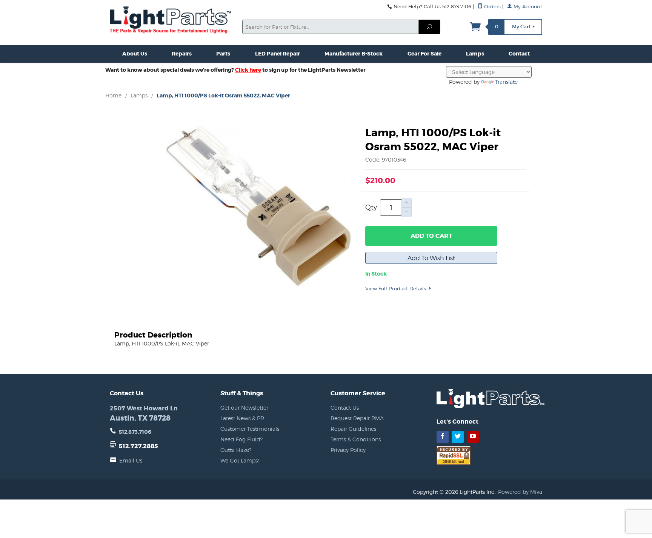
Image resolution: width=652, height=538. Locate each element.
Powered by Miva (520, 492)
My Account (527, 6)
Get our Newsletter (244, 407)
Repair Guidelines (353, 428)
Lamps (475, 53)
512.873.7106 (135, 432)
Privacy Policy (348, 450)
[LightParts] (171, 20)
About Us (134, 53)
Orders (492, 6)
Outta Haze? (235, 450)
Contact (519, 53)
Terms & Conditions (356, 439)
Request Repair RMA (357, 418)
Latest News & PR (242, 418)
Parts (223, 53)
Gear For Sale (424, 53)
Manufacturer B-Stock (353, 53)
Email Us (130, 460)
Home (113, 95)
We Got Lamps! (239, 460)
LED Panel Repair (277, 53)
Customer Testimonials (249, 428)
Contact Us (345, 407)
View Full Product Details (396, 288)
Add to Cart (431, 236)
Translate (506, 82)
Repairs (182, 53)
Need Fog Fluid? (241, 439)
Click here (248, 69)
